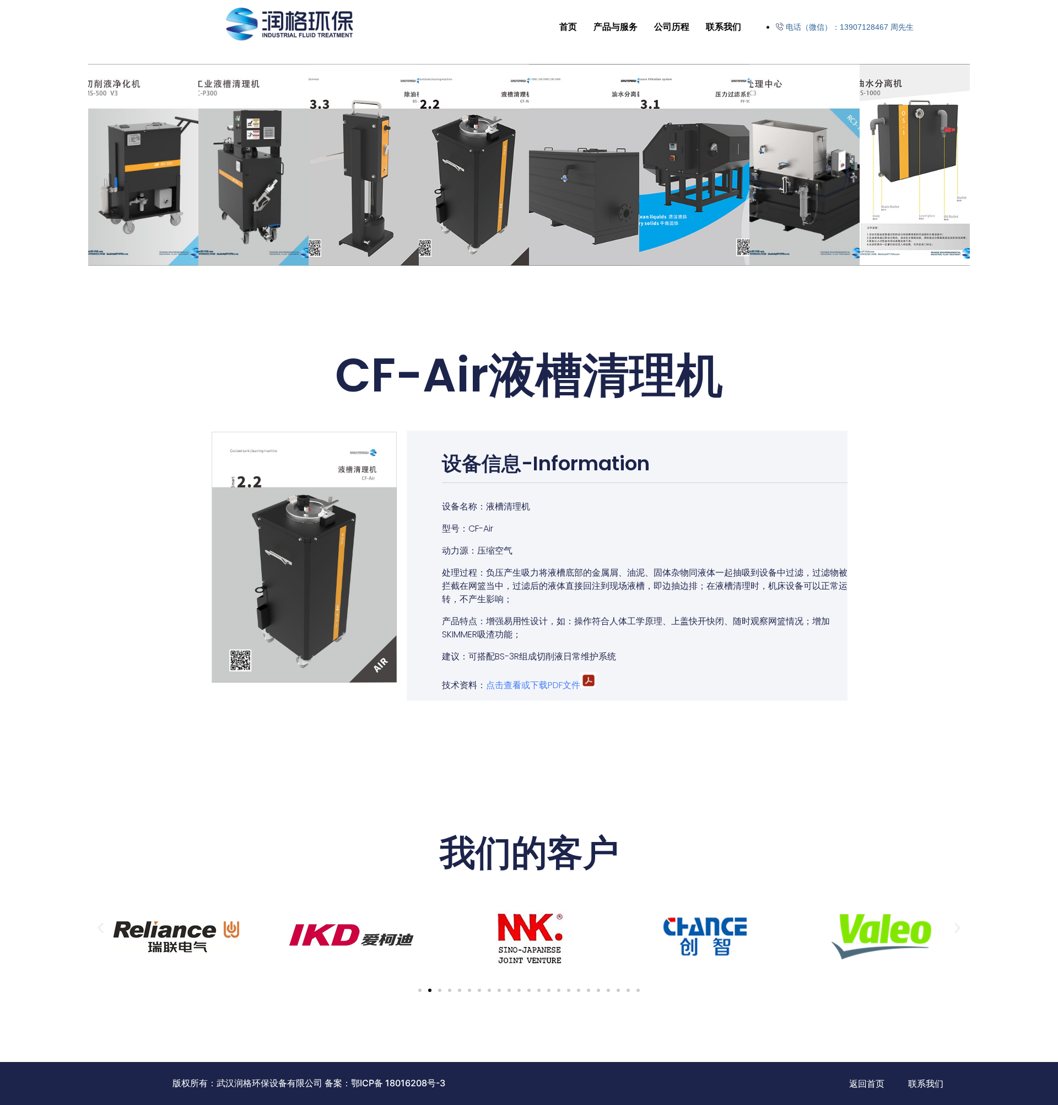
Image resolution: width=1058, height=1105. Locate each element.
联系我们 (723, 26)
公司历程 (671, 26)
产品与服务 (615, 26)
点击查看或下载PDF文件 (533, 685)
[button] (100, 928)
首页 (568, 26)
